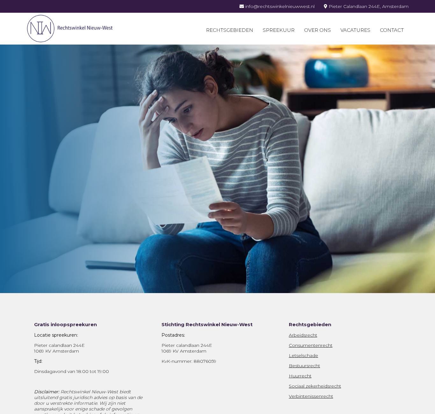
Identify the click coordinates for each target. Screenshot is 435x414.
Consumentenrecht (310, 345)
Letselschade (303, 355)
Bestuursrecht (304, 365)
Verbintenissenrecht (311, 396)
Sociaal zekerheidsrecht (315, 386)
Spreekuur (279, 30)
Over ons (317, 30)
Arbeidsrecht (303, 335)
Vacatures (355, 30)
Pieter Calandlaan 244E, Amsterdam (368, 6)
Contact (392, 30)
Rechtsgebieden (229, 30)
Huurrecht (300, 376)
